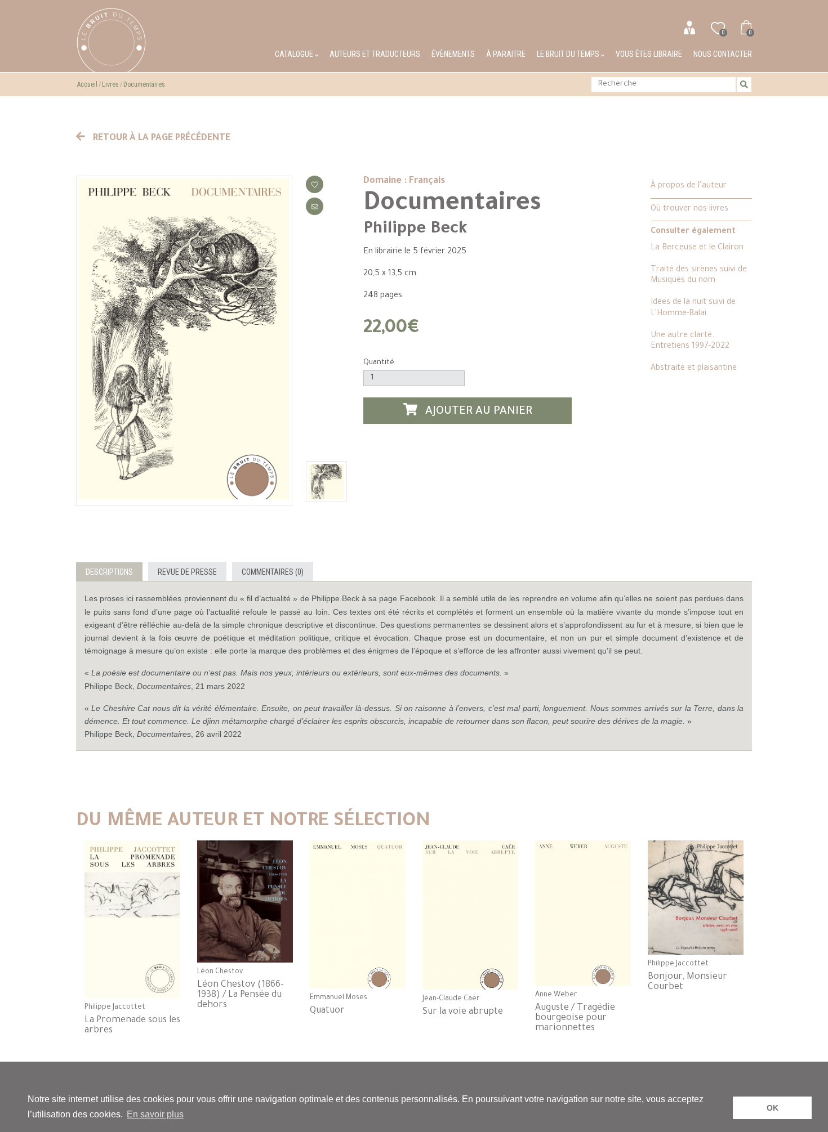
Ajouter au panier (477, 412)
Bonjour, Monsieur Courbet (687, 982)
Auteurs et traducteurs (375, 54)
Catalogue (295, 54)
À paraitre (506, 54)
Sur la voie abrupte (462, 1012)
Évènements (453, 54)
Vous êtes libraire (649, 54)
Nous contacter (722, 54)
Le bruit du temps (569, 54)
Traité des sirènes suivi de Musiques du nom (699, 275)
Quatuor (327, 1011)
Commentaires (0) (273, 571)
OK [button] (772, 1107)
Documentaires (144, 84)
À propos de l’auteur (689, 186)
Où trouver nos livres (689, 209)
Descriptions (109, 571)
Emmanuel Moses (338, 998)
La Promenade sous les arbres (132, 1025)
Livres (110, 84)
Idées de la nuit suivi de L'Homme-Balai (693, 308)
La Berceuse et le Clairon (697, 248)
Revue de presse (187, 571)
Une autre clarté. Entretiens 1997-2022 (690, 341)
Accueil (87, 84)
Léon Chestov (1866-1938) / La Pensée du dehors (240, 995)
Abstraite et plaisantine (694, 368)
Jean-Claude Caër (450, 999)
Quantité (378, 363)
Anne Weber (556, 995)
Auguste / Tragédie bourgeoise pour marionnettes (575, 1018)
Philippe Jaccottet (114, 1008)
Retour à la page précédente (160, 138)
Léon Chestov (220, 972)
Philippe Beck (415, 230)
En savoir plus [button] (155, 1114)
